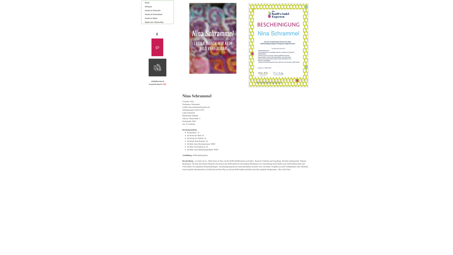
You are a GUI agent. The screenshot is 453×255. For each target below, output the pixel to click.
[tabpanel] (157, 82)
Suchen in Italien (151, 18)
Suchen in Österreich (152, 10)
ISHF (164, 84)
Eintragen (148, 6)
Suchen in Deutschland (153, 14)
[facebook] (157, 34)
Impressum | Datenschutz (154, 22)
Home (147, 2)
